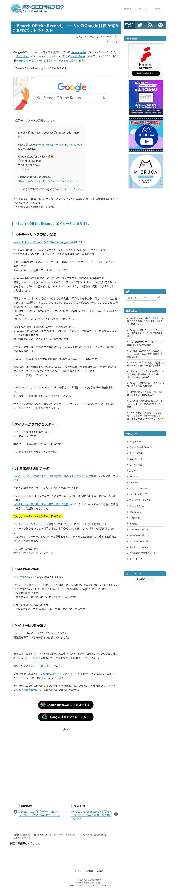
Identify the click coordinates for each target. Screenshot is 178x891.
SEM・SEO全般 (136, 535)
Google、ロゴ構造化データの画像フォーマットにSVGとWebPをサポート (39, 813)
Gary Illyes (22, 56)
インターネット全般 (138, 541)
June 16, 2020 (71, 189)
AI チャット (134, 470)
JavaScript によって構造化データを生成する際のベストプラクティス (52, 476)
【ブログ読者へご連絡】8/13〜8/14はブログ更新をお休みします (145, 393)
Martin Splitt (78, 56)
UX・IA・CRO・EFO (139, 494)
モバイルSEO (135, 452)
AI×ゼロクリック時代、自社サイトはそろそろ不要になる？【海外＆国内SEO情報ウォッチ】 (145, 321)
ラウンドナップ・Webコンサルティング (96, 885)
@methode (75, 144)
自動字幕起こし (32, 689)
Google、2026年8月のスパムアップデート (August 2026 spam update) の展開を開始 (145, 353)
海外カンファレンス (138, 547)
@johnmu (42, 144)
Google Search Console (140, 447)
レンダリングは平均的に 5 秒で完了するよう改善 (40, 504)
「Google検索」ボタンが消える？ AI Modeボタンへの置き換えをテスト (145, 343)
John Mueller (78, 52)
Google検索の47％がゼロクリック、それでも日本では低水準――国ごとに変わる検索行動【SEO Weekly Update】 (146, 415)
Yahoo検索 (134, 517)
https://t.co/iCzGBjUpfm (32, 181)
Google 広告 (135, 511)
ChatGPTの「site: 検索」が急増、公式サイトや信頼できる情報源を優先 (145, 364)
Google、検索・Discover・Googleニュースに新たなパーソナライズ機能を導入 (145, 332)
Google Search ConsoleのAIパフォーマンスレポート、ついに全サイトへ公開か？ (145, 403)
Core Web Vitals (22, 577)
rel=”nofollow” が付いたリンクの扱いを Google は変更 (44, 242)
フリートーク (135, 558)
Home (78, 870)
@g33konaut (55, 144)
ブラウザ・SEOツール (139, 488)
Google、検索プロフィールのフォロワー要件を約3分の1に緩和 (145, 384)
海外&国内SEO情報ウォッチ (142, 552)
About (100, 870)
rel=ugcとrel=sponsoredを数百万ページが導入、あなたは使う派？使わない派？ (91, 815)
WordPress (134, 476)
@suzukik (99, 883)
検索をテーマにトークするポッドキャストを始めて (47, 60)
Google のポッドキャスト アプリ (59, 673)
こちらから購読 (42, 665)
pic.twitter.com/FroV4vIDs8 (63, 181)
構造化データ (135, 458)
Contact (89, 870)
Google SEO (43, 834)
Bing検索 (133, 523)
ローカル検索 (135, 464)
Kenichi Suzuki (89, 883)
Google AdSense (137, 505)
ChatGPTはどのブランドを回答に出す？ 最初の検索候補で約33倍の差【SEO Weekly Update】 (145, 374)
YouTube (133, 482)
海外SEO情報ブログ (24, 834)
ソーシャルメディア (138, 529)
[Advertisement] (65, 762)
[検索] (160, 298)
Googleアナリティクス (140, 499)
